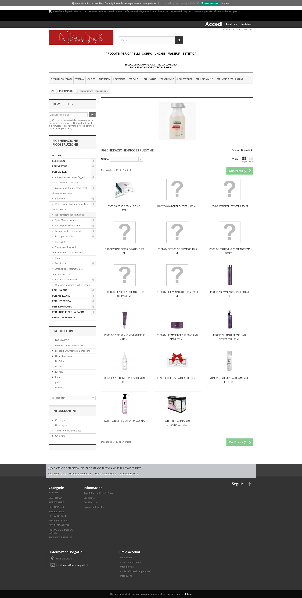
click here (187, 594)
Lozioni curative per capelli (68, 231)
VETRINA (79, 79)
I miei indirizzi (126, 566)
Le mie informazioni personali (135, 571)
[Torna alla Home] (52, 91)
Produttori (62, 331)
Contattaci (246, 24)
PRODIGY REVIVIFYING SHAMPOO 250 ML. (229, 294)
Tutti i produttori (61, 79)
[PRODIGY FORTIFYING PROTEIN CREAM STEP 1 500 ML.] (229, 232)
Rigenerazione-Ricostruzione (69, 214)
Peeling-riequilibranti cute (67, 225)
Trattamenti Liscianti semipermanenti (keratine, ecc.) (68, 250)
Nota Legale (61, 425)
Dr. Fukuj (59, 361)
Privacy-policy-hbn (94, 507)
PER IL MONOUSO (204, 79)
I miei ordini (125, 557)
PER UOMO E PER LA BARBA (230, 79)
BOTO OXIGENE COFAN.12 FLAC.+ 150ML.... (125, 208)
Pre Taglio (59, 242)
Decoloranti (60, 263)
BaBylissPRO (62, 340)
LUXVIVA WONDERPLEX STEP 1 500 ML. (177, 206)
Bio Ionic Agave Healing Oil (69, 345)
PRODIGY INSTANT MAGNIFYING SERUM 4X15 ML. (124, 337)
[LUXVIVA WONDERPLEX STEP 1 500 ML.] (177, 189)
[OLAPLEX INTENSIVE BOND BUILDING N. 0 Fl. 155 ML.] (125, 361)
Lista (251, 161)
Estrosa (59, 366)
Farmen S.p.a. (62, 377)
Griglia (244, 161)
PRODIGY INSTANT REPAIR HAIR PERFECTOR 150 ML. (229, 337)
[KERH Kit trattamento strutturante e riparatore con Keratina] (177, 404)
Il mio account (129, 552)
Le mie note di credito (130, 562)
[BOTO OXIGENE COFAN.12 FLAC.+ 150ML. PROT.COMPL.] (125, 189)
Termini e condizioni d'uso (68, 430)
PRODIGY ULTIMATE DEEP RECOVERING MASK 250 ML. (177, 337)
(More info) (66, 128)
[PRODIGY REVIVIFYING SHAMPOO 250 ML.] (229, 275)
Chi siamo (60, 436)
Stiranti (58, 258)
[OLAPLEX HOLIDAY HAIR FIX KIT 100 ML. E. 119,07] (177, 361)
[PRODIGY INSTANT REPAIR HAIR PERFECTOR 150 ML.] (229, 318)
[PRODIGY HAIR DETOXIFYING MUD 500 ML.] (125, 232)
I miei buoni (125, 576)
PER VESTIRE (119, 79)
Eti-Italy (59, 372)
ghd (57, 382)
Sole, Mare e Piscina (65, 220)
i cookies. (99, 3)
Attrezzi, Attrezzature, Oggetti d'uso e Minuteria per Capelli (68, 180)
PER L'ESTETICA (184, 79)
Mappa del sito (244, 29)
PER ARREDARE (167, 79)
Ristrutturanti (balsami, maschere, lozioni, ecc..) (70, 207)
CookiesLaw (90, 502)
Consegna (60, 420)
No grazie (225, 3)
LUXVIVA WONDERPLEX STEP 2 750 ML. (230, 206)
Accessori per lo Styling (67, 279)
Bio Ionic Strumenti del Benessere (72, 351)
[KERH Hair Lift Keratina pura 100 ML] (125, 404)
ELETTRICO (104, 79)
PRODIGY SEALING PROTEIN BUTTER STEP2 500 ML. (125, 294)
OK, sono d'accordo (209, 3)
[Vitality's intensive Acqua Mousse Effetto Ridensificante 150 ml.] (229, 361)
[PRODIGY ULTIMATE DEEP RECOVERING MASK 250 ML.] (177, 318)
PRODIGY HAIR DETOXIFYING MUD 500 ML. (124, 251)
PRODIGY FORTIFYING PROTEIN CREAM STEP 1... (229, 251)
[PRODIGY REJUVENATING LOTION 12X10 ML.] (177, 275)
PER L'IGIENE (150, 79)
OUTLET (91, 79)
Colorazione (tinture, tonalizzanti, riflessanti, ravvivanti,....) (70, 191)
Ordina (105, 159)
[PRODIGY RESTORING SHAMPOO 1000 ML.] (177, 232)
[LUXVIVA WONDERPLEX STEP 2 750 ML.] (229, 189)
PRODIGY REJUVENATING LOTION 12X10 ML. (177, 294)
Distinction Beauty (64, 356)
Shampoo (59, 198)
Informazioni (64, 411)
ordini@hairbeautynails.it (75, 565)
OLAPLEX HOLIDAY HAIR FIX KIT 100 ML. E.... (177, 380)
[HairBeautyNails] (81, 37)
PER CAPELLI (134, 79)
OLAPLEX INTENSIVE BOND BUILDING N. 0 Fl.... (124, 380)
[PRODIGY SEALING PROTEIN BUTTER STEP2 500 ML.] (125, 275)
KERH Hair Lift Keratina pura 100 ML (124, 421)
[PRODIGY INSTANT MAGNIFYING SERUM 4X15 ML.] (125, 318)
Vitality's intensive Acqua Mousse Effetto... (229, 380)
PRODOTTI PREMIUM (63, 317)
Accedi (213, 24)
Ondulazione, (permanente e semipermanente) (68, 271)
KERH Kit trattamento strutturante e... (177, 423)
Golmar (59, 387)
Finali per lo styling (64, 236)
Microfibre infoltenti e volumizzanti (72, 285)
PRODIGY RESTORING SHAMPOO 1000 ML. (177, 251)
